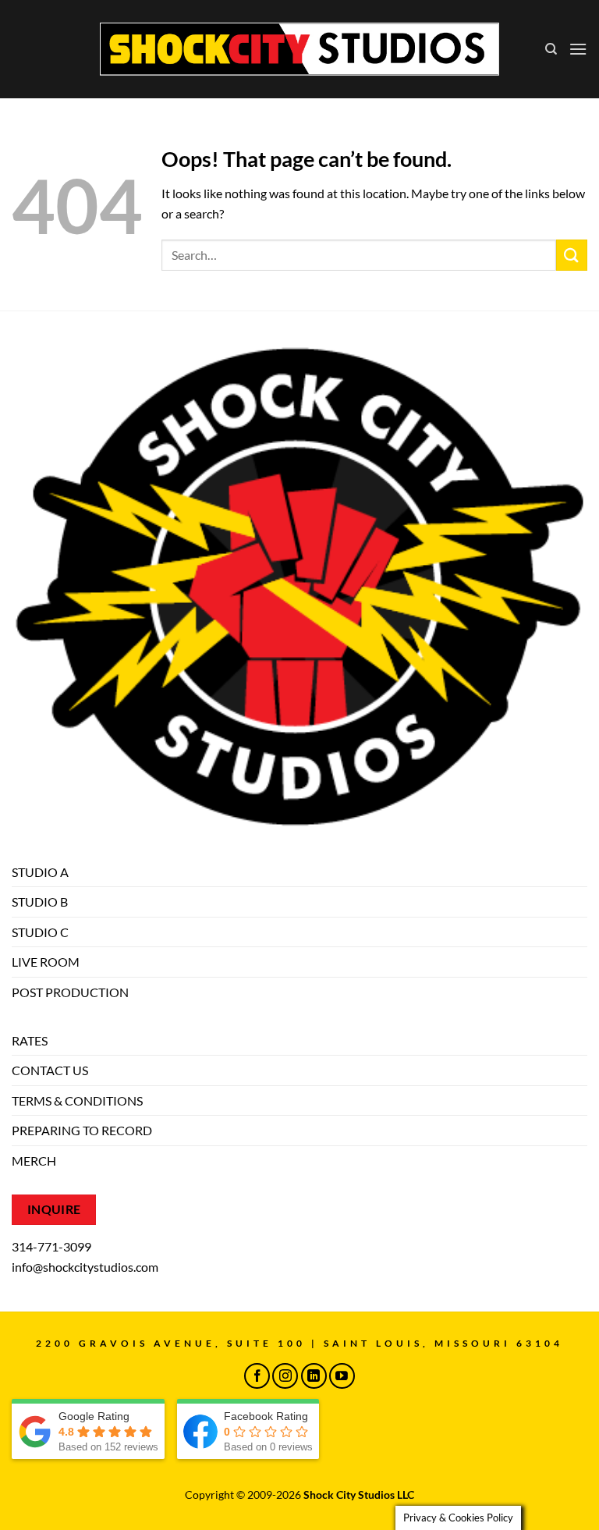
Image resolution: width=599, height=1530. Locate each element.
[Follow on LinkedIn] (314, 1376)
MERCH (34, 1160)
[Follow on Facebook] (257, 1376)
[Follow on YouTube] (342, 1376)
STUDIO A (40, 871)
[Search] (551, 49)
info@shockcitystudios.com (85, 1266)
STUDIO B (40, 901)
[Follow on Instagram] (285, 1376)
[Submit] (571, 255)
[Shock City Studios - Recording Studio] (300, 49)
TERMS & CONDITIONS (77, 1100)
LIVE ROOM (46, 961)
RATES (30, 1040)
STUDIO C (40, 932)
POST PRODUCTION (70, 992)
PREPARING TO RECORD (82, 1130)
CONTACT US (50, 1070)
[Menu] (578, 49)
